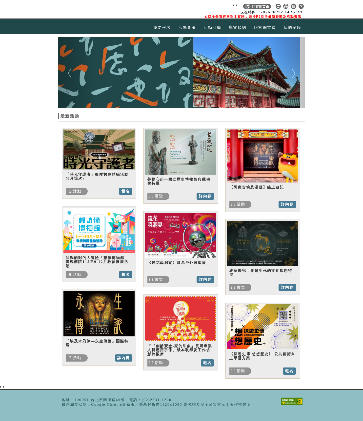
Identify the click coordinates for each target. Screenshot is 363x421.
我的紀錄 (292, 27)
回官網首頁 (265, 27)
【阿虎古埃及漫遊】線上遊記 (256, 187)
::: (235, 4)
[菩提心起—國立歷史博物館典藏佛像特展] (180, 152)
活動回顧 (212, 27)
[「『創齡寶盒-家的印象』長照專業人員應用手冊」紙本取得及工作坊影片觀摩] (180, 318)
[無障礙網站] (293, 405)
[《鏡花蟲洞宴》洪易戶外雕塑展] (180, 235)
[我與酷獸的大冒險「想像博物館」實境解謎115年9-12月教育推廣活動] (99, 230)
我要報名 (162, 27)
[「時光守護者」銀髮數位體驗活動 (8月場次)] (99, 149)
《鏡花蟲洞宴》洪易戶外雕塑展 (176, 263)
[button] (76, 72)
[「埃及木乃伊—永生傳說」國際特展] (99, 314)
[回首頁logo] (86, 9)
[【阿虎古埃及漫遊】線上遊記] (262, 156)
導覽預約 (237, 27)
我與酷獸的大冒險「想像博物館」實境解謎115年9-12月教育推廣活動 (97, 262)
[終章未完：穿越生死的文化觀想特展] (262, 243)
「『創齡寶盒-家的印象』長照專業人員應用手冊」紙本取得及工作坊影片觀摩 (179, 350)
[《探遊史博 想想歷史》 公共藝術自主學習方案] (262, 327)
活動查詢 (187, 27)
